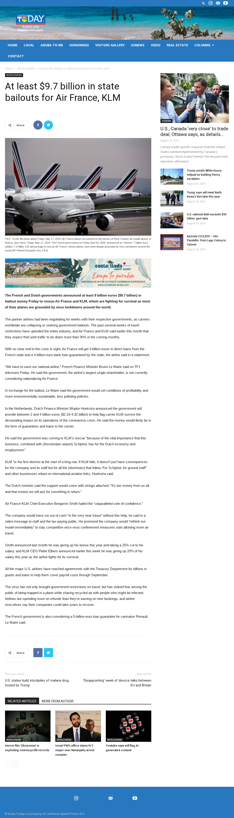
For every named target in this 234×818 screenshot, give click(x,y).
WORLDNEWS (26, 68)
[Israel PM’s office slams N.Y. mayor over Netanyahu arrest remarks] (78, 726)
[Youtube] (225, 3)
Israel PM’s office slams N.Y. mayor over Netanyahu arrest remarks (74, 750)
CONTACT (16, 56)
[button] (203, 3)
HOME (12, 45)
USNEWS (137, 45)
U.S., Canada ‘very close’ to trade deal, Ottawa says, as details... (194, 131)
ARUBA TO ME (52, 45)
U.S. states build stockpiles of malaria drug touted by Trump (37, 682)
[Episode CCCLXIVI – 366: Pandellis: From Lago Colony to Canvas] (171, 242)
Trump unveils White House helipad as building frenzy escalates (204, 174)
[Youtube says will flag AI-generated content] (128, 726)
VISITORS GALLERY (110, 45)
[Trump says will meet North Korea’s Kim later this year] (171, 198)
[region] (78, 273)
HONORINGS (79, 45)
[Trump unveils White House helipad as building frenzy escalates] (171, 177)
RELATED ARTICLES (22, 701)
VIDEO (155, 45)
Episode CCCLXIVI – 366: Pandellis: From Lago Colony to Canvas (206, 240)
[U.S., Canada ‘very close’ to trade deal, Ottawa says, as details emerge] (194, 98)
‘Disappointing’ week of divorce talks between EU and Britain (117, 682)
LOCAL (29, 45)
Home (9, 68)
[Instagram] (210, 3)
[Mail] (218, 3)
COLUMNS (202, 45)
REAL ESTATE (177, 45)
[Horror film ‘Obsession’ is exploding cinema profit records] (28, 726)
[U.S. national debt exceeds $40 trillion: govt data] (171, 220)
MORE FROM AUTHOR (58, 701)
